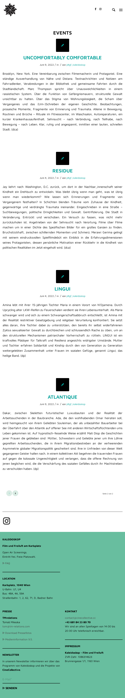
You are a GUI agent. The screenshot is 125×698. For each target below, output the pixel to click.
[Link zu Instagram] (100, 8)
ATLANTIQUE (62, 397)
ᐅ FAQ (6, 563)
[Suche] (112, 9)
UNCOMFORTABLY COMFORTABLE (62, 57)
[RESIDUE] (62, 158)
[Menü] (121, 9)
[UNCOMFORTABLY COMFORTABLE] (62, 45)
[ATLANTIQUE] (62, 384)
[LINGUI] (62, 276)
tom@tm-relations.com (16, 626)
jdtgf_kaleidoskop (75, 64)
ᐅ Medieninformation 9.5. (17, 639)
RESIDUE (62, 170)
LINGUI (62, 289)
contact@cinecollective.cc (80, 617)
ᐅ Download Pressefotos (16, 632)
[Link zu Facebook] (95, 8)
